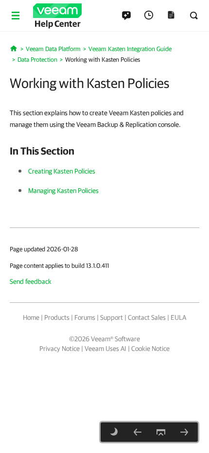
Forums (84, 317)
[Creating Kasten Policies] (184, 432)
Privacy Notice (59, 348)
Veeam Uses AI (105, 348)
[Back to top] (161, 432)
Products (57, 317)
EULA (178, 317)
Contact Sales (147, 317)
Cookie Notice (150, 348)
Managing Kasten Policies (63, 190)
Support (111, 317)
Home (31, 317)
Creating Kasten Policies (61, 171)
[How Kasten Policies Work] (137, 432)
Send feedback (31, 281)
